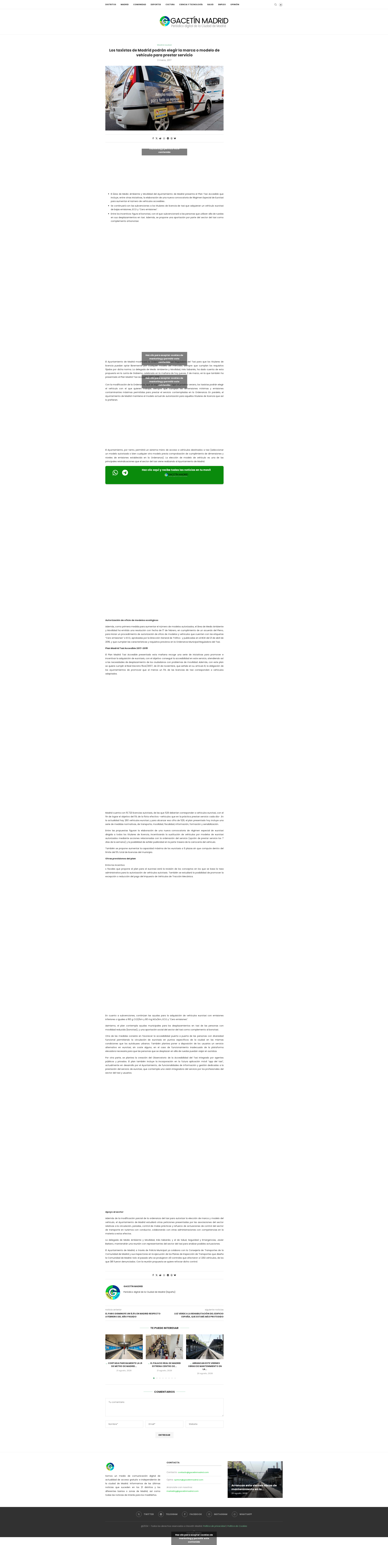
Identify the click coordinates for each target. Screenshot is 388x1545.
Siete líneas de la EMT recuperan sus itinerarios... (254, 1487)
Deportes (156, 4)
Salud (210, 4)
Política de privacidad (214, 1526)
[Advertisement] (164, 294)
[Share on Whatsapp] (164, 138)
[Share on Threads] (172, 138)
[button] (109, 1356)
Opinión (234, 4)
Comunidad (139, 4)
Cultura (170, 4)
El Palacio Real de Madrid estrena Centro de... (165, 1365)
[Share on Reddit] (160, 138)
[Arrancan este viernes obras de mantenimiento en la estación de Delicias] (205, 1346)
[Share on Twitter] (157, 138)
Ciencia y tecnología (191, 4)
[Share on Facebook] (153, 138)
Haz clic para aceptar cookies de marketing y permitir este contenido (164, 149)
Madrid (125, 4)
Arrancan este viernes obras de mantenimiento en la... (205, 1366)
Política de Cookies (237, 1526)
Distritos (110, 4)
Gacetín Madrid (133, 1286)
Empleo (222, 4)
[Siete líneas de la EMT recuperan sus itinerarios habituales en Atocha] (255, 1479)
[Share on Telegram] (168, 138)
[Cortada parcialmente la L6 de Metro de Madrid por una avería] (124, 1346)
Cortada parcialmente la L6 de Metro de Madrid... (125, 1365)
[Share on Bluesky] (175, 138)
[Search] (275, 4)
